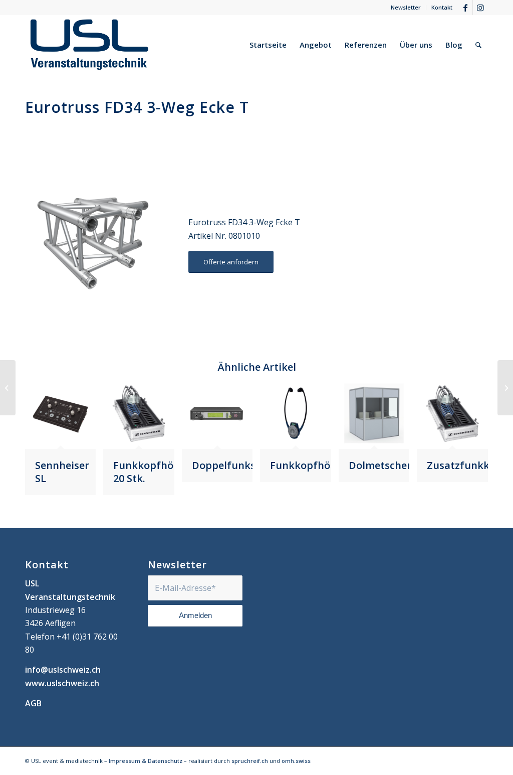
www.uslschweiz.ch (62, 683)
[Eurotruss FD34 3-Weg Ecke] (8, 387)
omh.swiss (296, 760)
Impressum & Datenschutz (145, 760)
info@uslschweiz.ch (63, 669)
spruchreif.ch (249, 760)
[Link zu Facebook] (465, 7)
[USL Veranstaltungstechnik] (89, 44)
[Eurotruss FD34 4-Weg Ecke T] (505, 387)
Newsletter (406, 7)
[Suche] (478, 44)
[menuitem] (406, 7)
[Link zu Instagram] (480, 7)
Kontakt (441, 7)
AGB (33, 703)
